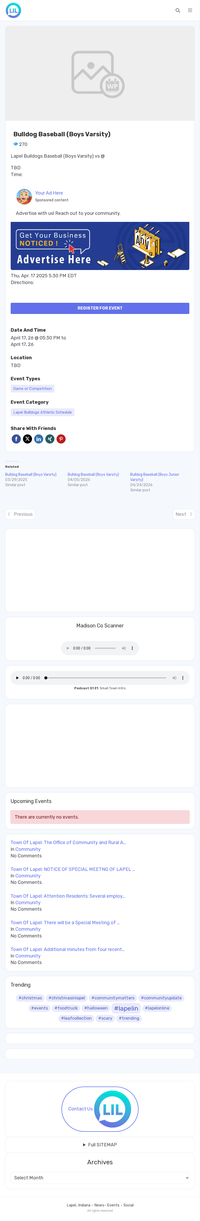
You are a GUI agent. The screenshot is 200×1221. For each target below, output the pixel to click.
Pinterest (61, 439)
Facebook (16, 439)
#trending (129, 1018)
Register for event (100, 308)
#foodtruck (66, 1008)
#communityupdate (161, 997)
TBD (16, 365)
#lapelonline (157, 1008)
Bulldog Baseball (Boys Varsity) (31, 474)
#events (39, 1008)
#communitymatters (112, 997)
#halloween (96, 1008)
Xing (49, 439)
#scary (105, 1018)
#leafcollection (76, 1018)
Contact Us (80, 1109)
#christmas (30, 997)
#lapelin (126, 1008)
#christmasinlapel (66, 997)
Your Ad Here (49, 193)
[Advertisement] (100, 745)
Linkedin (38, 439)
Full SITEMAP (102, 1145)
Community (28, 849)
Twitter (27, 439)
